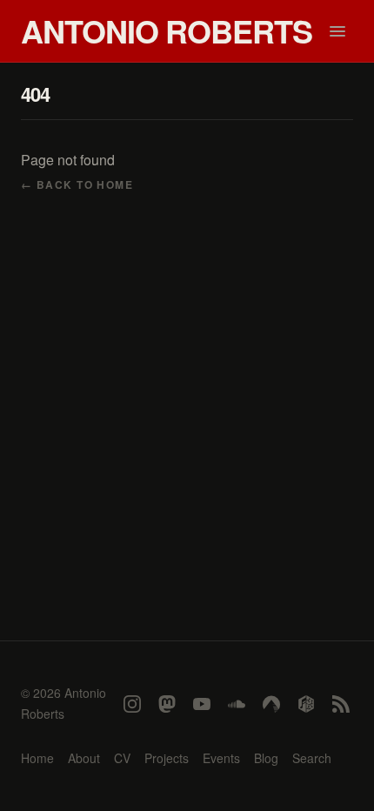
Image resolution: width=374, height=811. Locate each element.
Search (311, 758)
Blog (266, 758)
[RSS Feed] (341, 704)
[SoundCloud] (236, 704)
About (84, 758)
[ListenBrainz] (306, 704)
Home (37, 758)
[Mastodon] (167, 704)
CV (122, 758)
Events (221, 758)
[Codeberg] (271, 704)
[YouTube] (202, 704)
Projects (166, 758)
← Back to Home (77, 184)
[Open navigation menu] (337, 31)
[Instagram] (132, 704)
